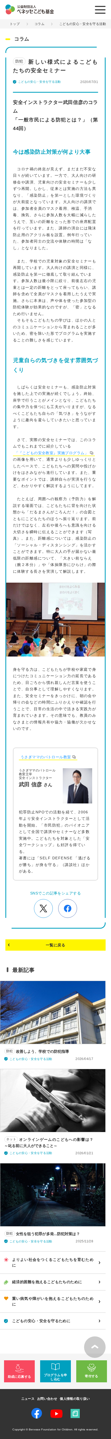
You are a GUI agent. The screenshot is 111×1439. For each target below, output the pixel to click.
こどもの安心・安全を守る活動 (82, 24)
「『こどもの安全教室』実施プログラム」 (51, 453)
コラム (39, 24)
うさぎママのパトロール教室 (45, 757)
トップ (15, 24)
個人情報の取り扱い (75, 1399)
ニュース (27, 1399)
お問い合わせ (47, 1399)
